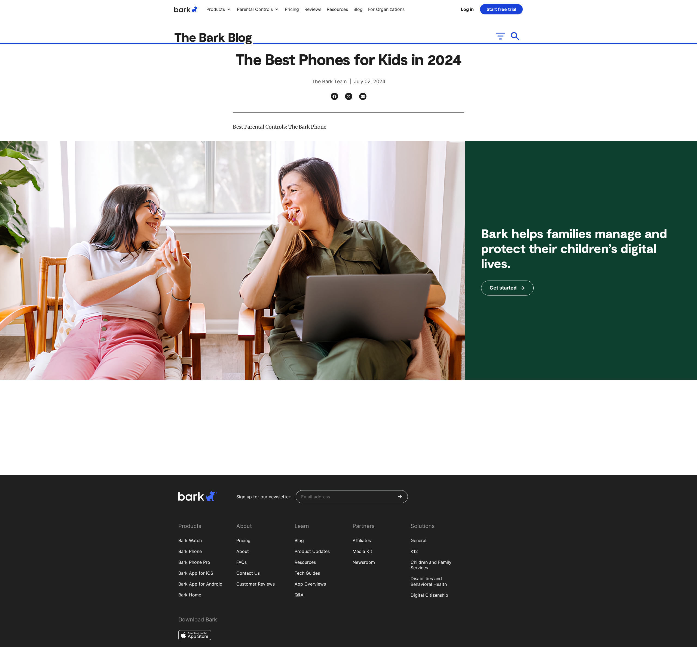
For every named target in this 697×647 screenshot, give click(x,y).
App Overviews (310, 584)
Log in (467, 9)
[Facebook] (334, 96)
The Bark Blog (214, 36)
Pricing (243, 540)
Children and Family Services (431, 565)
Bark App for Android (200, 584)
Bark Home (189, 595)
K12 (414, 551)
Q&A (299, 595)
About (242, 551)
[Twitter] (348, 96)
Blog (299, 540)
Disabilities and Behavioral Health (429, 581)
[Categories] (500, 36)
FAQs (241, 562)
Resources (305, 562)
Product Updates (312, 551)
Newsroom (364, 562)
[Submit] (400, 496)
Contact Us (248, 573)
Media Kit (362, 551)
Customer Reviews (255, 584)
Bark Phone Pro (194, 562)
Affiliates (362, 540)
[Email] (362, 96)
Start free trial (501, 9)
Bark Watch (190, 540)
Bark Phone (190, 551)
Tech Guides (307, 573)
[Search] (515, 36)
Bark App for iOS (195, 573)
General (418, 540)
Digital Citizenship (429, 595)
